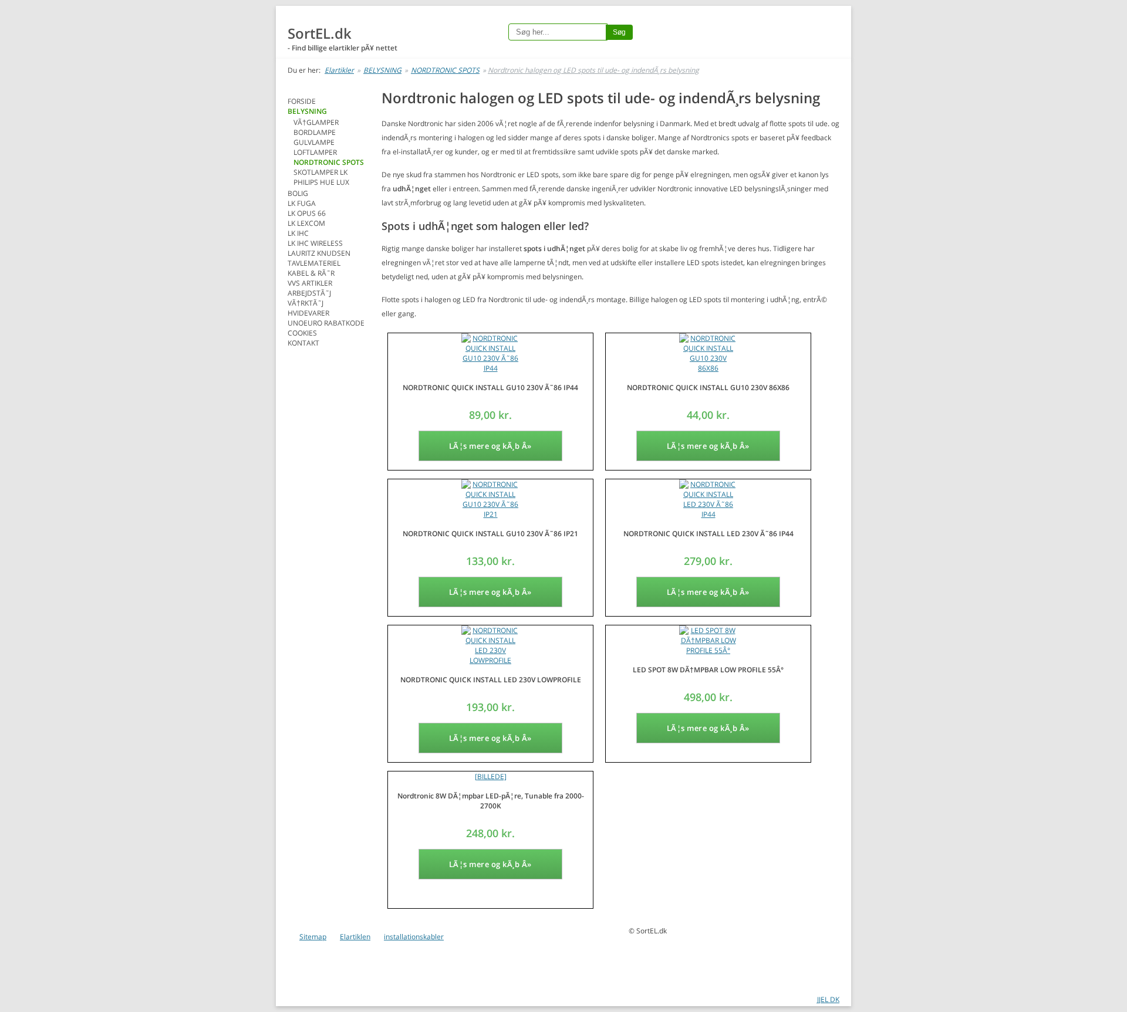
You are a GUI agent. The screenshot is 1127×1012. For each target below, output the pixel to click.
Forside (302, 101)
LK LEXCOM (306, 223)
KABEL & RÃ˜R (311, 273)
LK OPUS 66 (307, 213)
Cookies (302, 333)
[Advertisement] (334, 530)
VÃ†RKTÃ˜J (305, 303)
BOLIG (298, 193)
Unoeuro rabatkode (326, 323)
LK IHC (298, 233)
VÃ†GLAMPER (316, 122)
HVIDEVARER (308, 313)
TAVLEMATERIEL (314, 263)
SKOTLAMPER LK (320, 172)
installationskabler (414, 937)
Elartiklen (355, 937)
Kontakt (303, 343)
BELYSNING (382, 70)
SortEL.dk (320, 33)
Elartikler (339, 70)
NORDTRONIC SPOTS (445, 70)
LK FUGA (302, 203)
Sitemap (312, 937)
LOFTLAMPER (315, 152)
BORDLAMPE (314, 132)
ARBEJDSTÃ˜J (309, 293)
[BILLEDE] (491, 776)
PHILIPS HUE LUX (321, 182)
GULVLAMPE (314, 142)
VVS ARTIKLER (310, 283)
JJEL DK (828, 999)
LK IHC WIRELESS (315, 243)
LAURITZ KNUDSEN (319, 253)
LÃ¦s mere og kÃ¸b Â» (490, 446)
